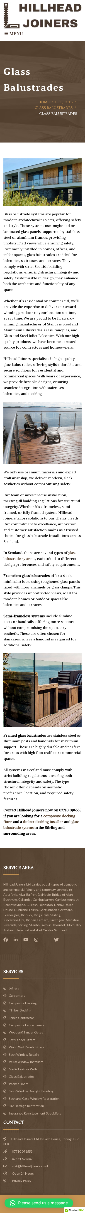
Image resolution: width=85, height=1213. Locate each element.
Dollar (69, 905)
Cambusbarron (43, 899)
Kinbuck (26, 915)
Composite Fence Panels (26, 1025)
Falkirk (33, 910)
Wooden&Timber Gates (26, 1032)
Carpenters (17, 995)
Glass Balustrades (54, 107)
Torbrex (9, 930)
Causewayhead (14, 905)
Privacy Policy (21, 1181)
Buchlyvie (10, 899)
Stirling (23, 925)
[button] (39, 1203)
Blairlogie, (44, 894)
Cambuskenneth (67, 899)
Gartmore (65, 910)
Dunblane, (21, 910)
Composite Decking (23, 1003)
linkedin (17, 939)
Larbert (42, 920)
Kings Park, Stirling (47, 915)
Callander (25, 899)
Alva (22, 894)
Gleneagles (11, 915)
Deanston (46, 905)
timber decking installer (43, 821)
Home (44, 102)
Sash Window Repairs (24, 1054)
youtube (27, 939)
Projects (64, 102)
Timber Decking (20, 1010)
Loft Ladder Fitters (22, 1040)
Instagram (37, 939)
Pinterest (47, 939)
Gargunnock (48, 910)
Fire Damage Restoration (26, 1106)
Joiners (14, 988)
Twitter (57, 939)
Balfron (31, 894)
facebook (6, 939)
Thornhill (58, 925)
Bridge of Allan (62, 894)
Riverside (10, 925)
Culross (32, 905)
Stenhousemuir (40, 925)
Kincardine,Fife (13, 920)
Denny (58, 905)
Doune (8, 910)
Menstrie (72, 920)
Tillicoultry (73, 925)
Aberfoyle (10, 894)
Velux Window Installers (26, 1062)
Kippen (31, 920)
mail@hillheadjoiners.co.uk (30, 1166)
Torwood (22, 930)
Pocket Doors (18, 1084)
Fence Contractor (21, 1018)
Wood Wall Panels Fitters (26, 1047)
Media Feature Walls (23, 1069)
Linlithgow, (57, 920)
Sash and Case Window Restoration (34, 1098)
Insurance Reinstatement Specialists (35, 1113)
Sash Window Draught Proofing (31, 1091)
